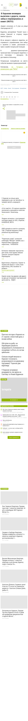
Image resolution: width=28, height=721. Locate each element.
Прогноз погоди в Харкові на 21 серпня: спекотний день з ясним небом (13, 336)
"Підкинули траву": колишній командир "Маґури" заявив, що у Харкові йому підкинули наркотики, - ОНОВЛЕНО (13, 241)
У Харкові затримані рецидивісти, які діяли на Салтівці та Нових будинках (12, 372)
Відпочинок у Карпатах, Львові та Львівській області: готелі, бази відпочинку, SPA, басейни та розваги (13, 265)
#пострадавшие (15, 88)
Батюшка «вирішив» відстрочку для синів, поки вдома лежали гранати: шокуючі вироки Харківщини (13, 253)
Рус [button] (5, 8)
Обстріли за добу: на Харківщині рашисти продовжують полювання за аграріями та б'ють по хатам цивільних (13, 347)
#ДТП (2, 88)
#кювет (9, 88)
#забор (5, 88)
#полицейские (23, 88)
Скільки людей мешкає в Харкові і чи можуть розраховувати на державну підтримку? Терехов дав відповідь (13, 361)
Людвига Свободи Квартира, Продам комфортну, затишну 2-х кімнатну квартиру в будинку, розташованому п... (13, 535)
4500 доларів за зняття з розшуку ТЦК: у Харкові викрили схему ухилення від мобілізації (13, 230)
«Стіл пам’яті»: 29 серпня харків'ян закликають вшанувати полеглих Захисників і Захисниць (14, 210)
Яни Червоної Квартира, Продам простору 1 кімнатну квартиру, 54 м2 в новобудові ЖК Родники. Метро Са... (13, 509)
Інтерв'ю (6, 389)
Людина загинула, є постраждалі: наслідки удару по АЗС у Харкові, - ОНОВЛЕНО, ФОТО (13, 220)
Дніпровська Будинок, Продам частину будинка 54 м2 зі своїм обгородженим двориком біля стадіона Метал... (13, 613)
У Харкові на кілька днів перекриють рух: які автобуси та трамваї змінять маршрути (13, 200)
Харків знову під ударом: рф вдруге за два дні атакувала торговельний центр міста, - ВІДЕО (14, 278)
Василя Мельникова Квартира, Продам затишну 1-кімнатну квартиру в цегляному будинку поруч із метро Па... (12, 561)
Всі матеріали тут (14, 400)
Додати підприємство (14, 437)
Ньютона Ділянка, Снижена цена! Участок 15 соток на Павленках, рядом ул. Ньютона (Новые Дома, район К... (13, 587)
